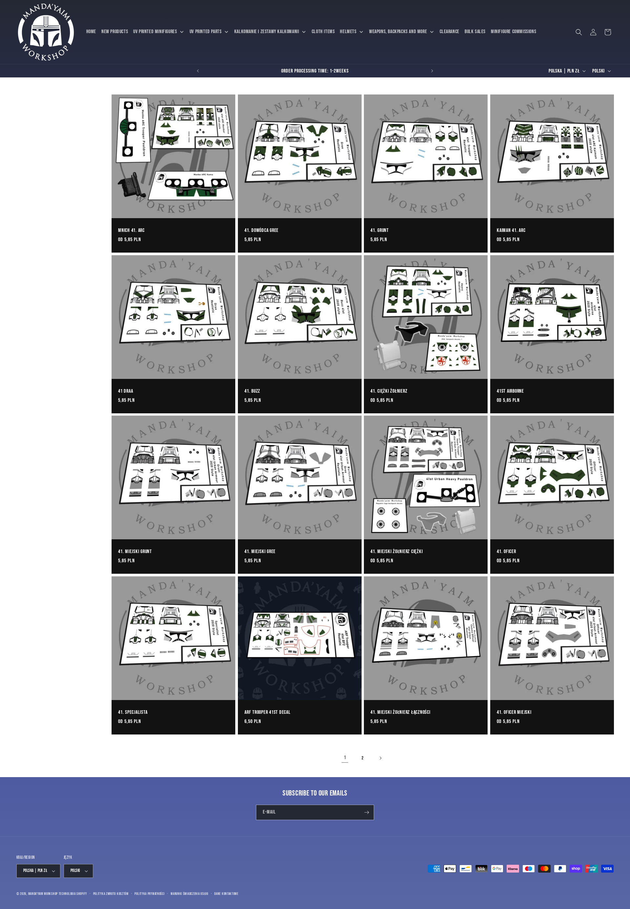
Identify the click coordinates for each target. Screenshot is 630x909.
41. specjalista (132, 712)
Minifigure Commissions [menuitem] (513, 32)
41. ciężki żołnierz (388, 390)
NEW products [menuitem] (114, 32)
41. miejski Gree (260, 551)
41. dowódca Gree (261, 230)
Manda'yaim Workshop (43, 894)
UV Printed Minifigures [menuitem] (155, 32)
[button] (579, 32)
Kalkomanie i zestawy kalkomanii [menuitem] (266, 32)
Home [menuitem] (91, 32)
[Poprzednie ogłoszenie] (198, 71)
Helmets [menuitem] (348, 32)
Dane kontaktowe (226, 894)
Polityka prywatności (149, 894)
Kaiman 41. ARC (511, 230)
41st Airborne (510, 390)
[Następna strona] (380, 758)
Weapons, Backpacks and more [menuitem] (398, 32)
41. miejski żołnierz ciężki (396, 551)
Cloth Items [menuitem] (323, 32)
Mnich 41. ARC (131, 230)
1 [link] (345, 757)
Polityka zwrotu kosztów (111, 894)
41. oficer (506, 551)
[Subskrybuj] (366, 812)
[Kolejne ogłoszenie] (432, 71)
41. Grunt (379, 230)
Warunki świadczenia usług (189, 894)
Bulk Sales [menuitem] (475, 32)
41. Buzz (252, 390)
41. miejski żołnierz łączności (400, 712)
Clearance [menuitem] (449, 32)
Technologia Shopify (73, 894)
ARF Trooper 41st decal (267, 712)
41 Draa (125, 390)
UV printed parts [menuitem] (206, 32)
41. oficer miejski (514, 712)
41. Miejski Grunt (135, 551)
